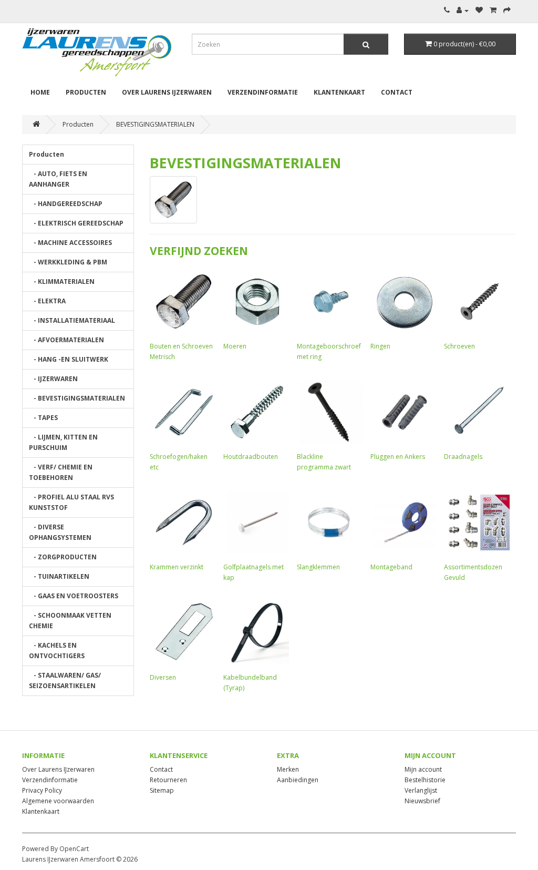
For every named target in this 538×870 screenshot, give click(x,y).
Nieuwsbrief (422, 800)
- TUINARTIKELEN (59, 576)
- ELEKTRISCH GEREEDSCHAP (76, 223)
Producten (86, 92)
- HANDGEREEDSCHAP (65, 203)
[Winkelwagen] (493, 10)
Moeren (234, 346)
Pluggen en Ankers (397, 456)
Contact (396, 92)
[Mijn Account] (463, 10)
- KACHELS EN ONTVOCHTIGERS (57, 650)
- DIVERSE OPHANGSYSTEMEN (60, 532)
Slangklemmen (318, 566)
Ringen (380, 346)
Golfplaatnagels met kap (253, 572)
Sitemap (162, 790)
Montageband (391, 566)
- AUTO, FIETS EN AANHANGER (58, 179)
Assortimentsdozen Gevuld (473, 572)
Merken (288, 769)
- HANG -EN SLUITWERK (68, 359)
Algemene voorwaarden (58, 800)
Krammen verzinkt (176, 566)
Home (40, 92)
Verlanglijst (421, 790)
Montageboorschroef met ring (329, 351)
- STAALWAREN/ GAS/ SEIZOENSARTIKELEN (65, 680)
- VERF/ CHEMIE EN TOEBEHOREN (60, 472)
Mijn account (423, 769)
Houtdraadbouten (250, 456)
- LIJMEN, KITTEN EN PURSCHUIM (63, 442)
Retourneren (168, 779)
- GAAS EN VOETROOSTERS (73, 595)
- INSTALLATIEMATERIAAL (72, 320)
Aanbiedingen (297, 779)
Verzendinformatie (262, 92)
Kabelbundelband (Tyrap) (250, 682)
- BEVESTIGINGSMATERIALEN (77, 398)
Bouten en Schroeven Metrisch (181, 351)
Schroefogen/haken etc (179, 462)
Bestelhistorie (425, 779)
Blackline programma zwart (324, 462)
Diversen (163, 677)
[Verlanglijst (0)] (479, 10)
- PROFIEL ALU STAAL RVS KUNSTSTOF (71, 502)
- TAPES (43, 417)
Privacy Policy (42, 790)
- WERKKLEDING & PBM (68, 262)
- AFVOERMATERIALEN (66, 339)
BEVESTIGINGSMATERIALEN (155, 124)
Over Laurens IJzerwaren (167, 92)
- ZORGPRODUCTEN (63, 556)
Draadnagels (463, 456)
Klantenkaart (339, 92)
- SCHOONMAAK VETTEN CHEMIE (70, 620)
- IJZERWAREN (53, 378)
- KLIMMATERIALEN (62, 281)
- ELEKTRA (47, 300)
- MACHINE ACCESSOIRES (70, 242)
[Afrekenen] (507, 10)
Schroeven (459, 346)
